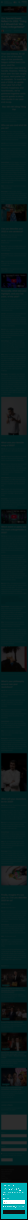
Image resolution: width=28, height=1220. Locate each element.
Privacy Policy (20, 1207)
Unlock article (14, 1212)
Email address (6, 1198)
